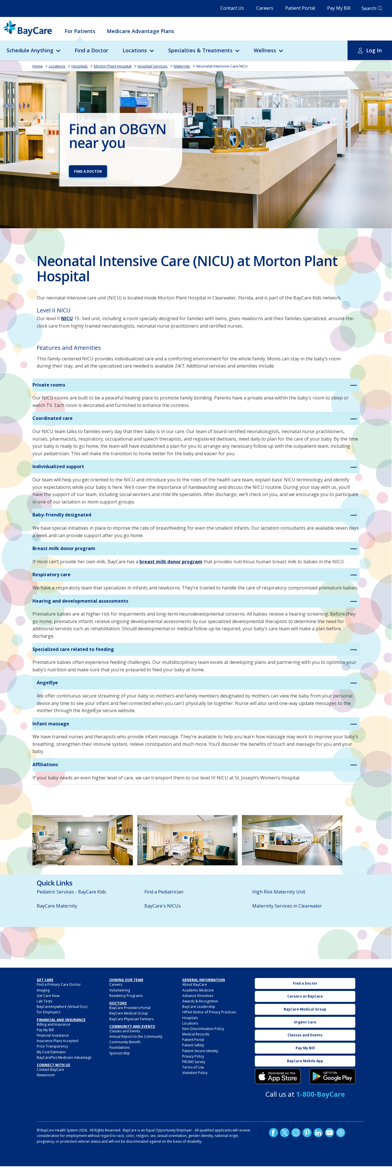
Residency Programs (126, 995)
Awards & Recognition (200, 1001)
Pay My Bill (338, 8)
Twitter (284, 1132)
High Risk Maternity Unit (278, 892)
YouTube (329, 1132)
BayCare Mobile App (305, 1060)
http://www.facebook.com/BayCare (273, 1132)
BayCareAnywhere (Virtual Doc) (62, 1006)
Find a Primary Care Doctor (59, 984)
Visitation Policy (194, 1072)
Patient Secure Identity (200, 1050)
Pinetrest (307, 1132)
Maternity (182, 66)
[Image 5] (187, 840)
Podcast (340, 1132)
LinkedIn (318, 1132)
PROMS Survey (193, 1061)
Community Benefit (124, 1042)
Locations (135, 50)
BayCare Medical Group (128, 1013)
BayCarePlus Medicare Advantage (64, 1057)
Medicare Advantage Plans (140, 31)
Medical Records (195, 1034)
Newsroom (46, 1075)
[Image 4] (332, 1076)
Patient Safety (193, 1045)
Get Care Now (48, 995)
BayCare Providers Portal (129, 1007)
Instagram (295, 1132)
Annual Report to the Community (135, 1036)
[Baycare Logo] (27, 28)
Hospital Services (152, 66)
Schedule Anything (30, 50)
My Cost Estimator (51, 1052)
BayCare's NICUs (162, 906)
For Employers (48, 1012)
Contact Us (232, 8)
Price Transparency (52, 1046)
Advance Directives (197, 995)
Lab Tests (44, 1001)
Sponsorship (119, 1053)
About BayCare (194, 984)
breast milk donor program (170, 561)
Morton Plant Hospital (112, 66)
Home (37, 66)
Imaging (43, 990)
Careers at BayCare (305, 996)
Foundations (119, 1047)
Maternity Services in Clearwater (287, 906)
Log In (374, 50)
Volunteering (119, 990)
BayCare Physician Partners (131, 1019)
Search (369, 8)
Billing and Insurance (53, 1024)
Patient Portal (300, 8)
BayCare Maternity (57, 906)
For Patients (80, 31)
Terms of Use (193, 1067)
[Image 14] (82, 840)
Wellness (265, 50)
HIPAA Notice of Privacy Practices (209, 1012)
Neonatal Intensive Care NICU (222, 66)
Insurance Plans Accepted (57, 1040)
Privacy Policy (193, 1056)
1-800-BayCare (320, 1094)
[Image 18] (292, 840)
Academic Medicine (198, 990)
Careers (264, 8)
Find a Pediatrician (163, 892)
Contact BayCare (50, 1069)
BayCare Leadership (198, 1006)
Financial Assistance (53, 1035)
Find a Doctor (91, 50)
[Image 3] (278, 1076)
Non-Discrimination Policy (203, 1028)
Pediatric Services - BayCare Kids (71, 892)
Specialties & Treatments (200, 50)
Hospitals (79, 66)
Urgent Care (305, 1022)
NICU (67, 318)
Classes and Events (124, 1031)
